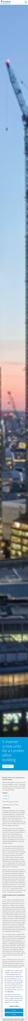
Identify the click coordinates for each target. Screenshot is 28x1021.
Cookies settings (14, 1006)
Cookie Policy (10, 991)
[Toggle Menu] (25, 2)
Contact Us (8, 766)
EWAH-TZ (6, 798)
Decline (14, 1014)
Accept (14, 1010)
